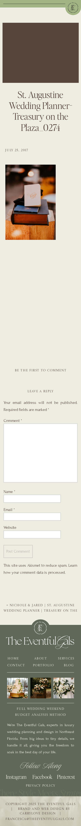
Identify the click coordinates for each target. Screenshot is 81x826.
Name (9, 492)
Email (9, 509)
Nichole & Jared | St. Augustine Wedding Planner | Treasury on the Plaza (41, 611)
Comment (13, 420)
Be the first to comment (40, 370)
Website (10, 527)
